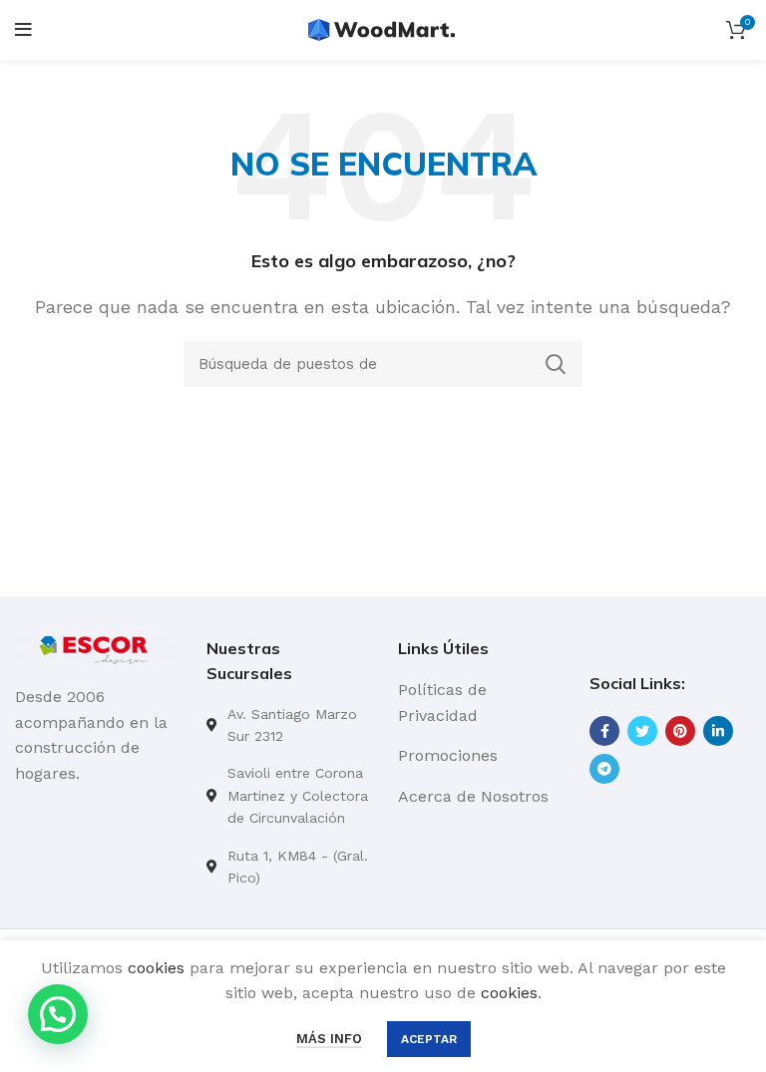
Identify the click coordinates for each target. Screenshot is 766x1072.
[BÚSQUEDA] (555, 364)
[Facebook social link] (604, 731)
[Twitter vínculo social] (642, 731)
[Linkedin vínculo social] (718, 731)
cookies (156, 967)
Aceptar (429, 1039)
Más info (329, 1038)
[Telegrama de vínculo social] (604, 769)
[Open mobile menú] (23, 30)
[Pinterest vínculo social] (680, 731)
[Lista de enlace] (287, 725)
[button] (58, 1014)
